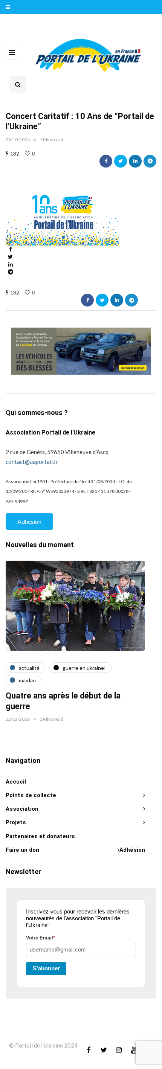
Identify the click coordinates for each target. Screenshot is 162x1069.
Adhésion (29, 521)
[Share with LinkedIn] (135, 161)
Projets (16, 822)
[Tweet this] (120, 161)
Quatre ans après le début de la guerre (63, 701)
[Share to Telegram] (150, 161)
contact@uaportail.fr (32, 461)
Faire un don (22, 850)
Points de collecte (31, 795)
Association (22, 809)
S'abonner (46, 968)
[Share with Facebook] (105, 161)
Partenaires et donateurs (40, 836)
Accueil (16, 782)
